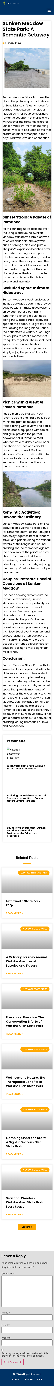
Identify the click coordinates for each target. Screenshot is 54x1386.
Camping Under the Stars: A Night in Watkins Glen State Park (26, 1142)
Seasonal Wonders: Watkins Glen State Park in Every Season (26, 1202)
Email (6, 1325)
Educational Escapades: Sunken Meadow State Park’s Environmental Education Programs (26, 831)
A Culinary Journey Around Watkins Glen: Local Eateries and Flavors (26, 961)
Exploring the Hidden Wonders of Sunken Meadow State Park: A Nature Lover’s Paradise (26, 798)
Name (6, 1312)
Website (6, 1337)
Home (15, 1379)
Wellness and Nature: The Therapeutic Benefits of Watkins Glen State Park (25, 1081)
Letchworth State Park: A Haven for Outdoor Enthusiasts (26, 767)
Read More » (14, 913)
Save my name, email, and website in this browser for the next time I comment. (25, 1354)
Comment (8, 1273)
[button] (48, 10)
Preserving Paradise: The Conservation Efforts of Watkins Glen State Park (25, 1021)
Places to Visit (33, 1379)
